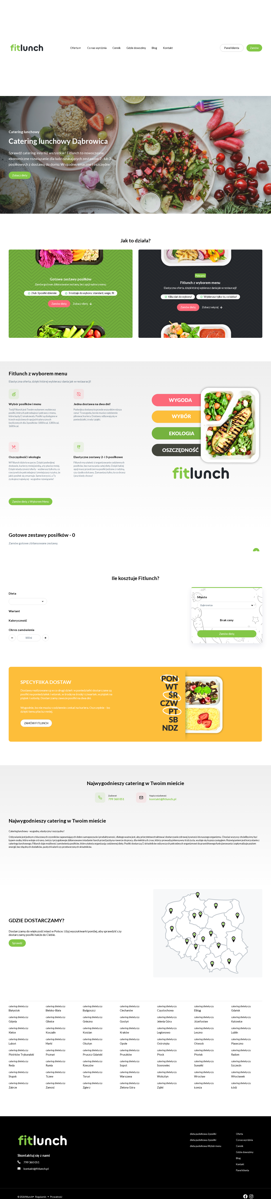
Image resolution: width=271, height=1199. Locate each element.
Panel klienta (231, 47)
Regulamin (40, 1196)
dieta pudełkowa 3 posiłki (203, 1139)
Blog (154, 47)
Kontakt (168, 47)
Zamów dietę (59, 303)
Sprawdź (17, 943)
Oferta (74, 47)
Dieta (12, 593)
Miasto (202, 597)
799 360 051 (31, 1162)
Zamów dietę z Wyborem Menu (30, 501)
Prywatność (56, 1196)
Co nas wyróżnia (97, 47)
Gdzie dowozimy (136, 47)
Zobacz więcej (210, 307)
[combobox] (226, 605)
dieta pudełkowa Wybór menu (205, 1146)
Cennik (116, 47)
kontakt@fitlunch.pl (36, 1168)
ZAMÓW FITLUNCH (36, 723)
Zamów (254, 47)
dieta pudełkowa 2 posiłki (203, 1133)
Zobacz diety (19, 175)
